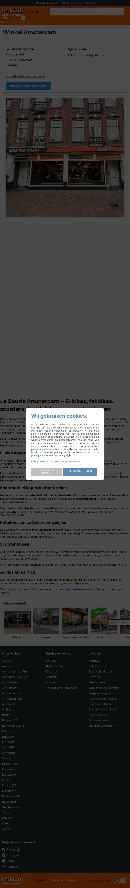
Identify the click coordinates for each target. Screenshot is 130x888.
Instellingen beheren (46, 471)
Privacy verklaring (39, 461)
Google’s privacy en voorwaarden (66, 461)
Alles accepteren (80, 470)
